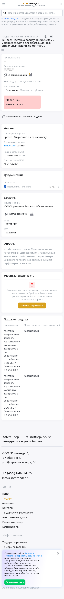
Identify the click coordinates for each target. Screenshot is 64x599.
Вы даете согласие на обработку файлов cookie (23, 554)
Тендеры (7, 498)
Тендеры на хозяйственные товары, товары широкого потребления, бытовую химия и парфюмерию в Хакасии (28, 260)
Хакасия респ (31, 330)
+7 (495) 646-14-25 (17, 472)
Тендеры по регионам (14, 542)
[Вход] (61, 4)
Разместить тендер (13, 522)
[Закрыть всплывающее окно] (58, 553)
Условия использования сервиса (20, 587)
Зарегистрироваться (32, 305)
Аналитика (8, 503)
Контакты (7, 507)
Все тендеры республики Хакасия (23, 81)
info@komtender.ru (16, 478)
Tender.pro (10, 145)
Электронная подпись (14, 517)
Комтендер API (10, 526)
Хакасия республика (31, 90)
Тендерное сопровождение (18, 512)
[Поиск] (4, 13)
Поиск (5, 493)
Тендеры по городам (14, 546)
